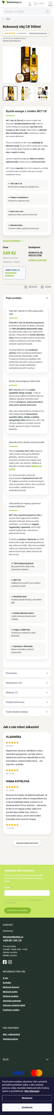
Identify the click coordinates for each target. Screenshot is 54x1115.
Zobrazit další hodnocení (27, 843)
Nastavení (27, 1098)
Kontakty (7, 982)
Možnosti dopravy (11, 987)
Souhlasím (27, 1107)
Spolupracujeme (10, 1039)
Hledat (47, 12)
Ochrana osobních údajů (14, 1005)
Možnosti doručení (38, 260)
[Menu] (50, 3)
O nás (5, 978)
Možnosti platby (10, 992)
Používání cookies (11, 1010)
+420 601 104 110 (12, 940)
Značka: (12, 41)
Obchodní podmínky (12, 1001)
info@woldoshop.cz (13, 937)
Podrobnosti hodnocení (38, 33)
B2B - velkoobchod (11, 1034)
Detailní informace (12, 241)
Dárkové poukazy (10, 996)
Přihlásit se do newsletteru (17, 910)
